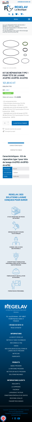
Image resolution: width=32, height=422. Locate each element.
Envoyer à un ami (10, 131)
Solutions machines (16, 374)
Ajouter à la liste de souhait (13, 129)
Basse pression (16, 366)
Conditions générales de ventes (16, 395)
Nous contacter (16, 328)
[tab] (16, 145)
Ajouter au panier (20, 123)
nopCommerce (19, 411)
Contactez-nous (16, 150)
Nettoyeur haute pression (16, 371)
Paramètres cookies (16, 401)
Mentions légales (16, 398)
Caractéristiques (16, 145)
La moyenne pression (16, 368)
